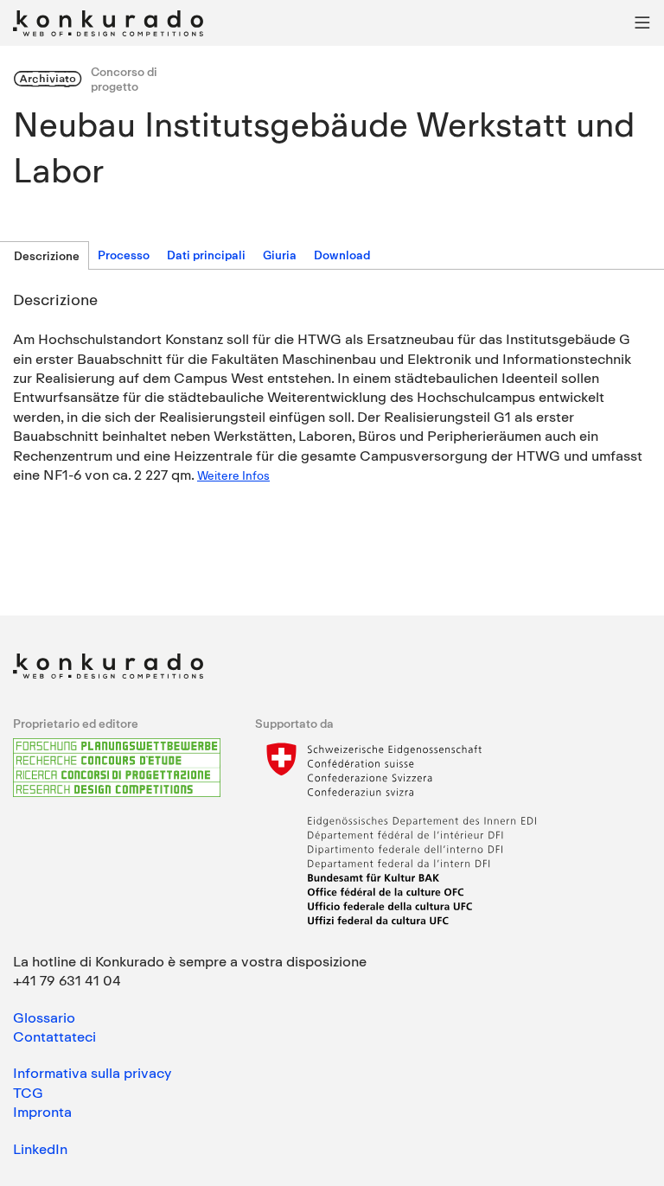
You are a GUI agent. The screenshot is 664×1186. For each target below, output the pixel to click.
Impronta (42, 1111)
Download (342, 255)
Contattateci (54, 1036)
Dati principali (206, 255)
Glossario (44, 1017)
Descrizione (47, 256)
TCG (28, 1092)
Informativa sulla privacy (92, 1072)
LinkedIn (40, 1148)
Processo (124, 255)
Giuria (280, 255)
